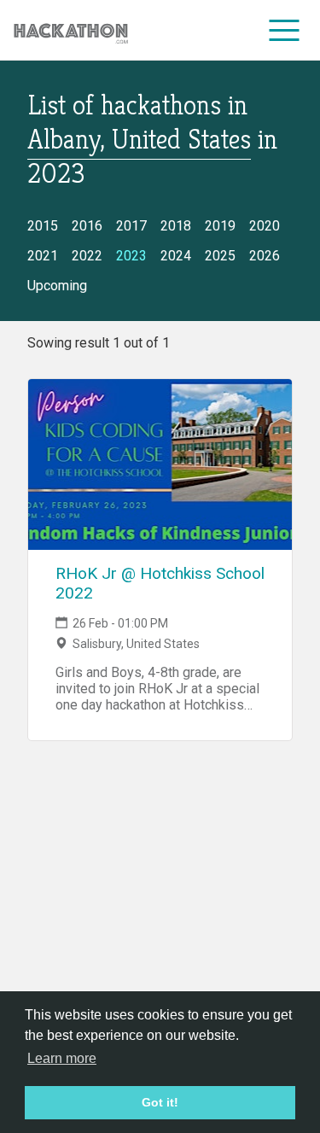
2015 (42, 226)
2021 (42, 256)
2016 (87, 226)
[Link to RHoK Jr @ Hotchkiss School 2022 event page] (160, 464)
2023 (131, 256)
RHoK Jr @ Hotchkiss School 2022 (160, 583)
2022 (87, 256)
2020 (264, 226)
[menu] (284, 30)
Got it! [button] (160, 1102)
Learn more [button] (61, 1058)
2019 (220, 226)
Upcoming (57, 285)
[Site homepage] (71, 30)
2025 (220, 256)
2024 (175, 256)
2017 (131, 226)
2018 (175, 226)
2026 (264, 256)
